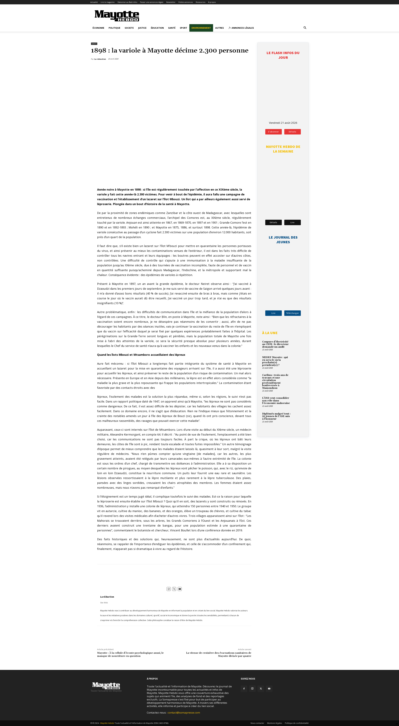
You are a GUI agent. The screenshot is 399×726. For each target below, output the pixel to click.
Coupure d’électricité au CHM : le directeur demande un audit (275, 344)
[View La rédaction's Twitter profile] (174, 589)
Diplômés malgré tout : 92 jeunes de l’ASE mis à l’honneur (276, 416)
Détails (292, 131)
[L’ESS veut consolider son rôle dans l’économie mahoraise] (298, 401)
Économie (98, 27)
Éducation (157, 27)
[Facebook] (235, 67)
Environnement (201, 27)
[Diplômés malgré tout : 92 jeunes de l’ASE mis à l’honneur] (298, 417)
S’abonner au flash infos (127, 2)
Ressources (200, 2)
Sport (183, 27)
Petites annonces (185, 2)
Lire (293, 222)
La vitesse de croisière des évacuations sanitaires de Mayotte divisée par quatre (218, 654)
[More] (249, 67)
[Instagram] (252, 688)
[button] (305, 28)
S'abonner (273, 131)
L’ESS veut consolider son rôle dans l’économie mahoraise (276, 401)
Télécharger (292, 313)
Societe (129, 27)
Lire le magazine (108, 2)
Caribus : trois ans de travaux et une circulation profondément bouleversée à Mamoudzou (275, 382)
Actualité (94, 2)
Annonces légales (242, 27)
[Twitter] (242, 67)
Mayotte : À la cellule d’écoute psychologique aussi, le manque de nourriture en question (130, 654)
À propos (212, 2)
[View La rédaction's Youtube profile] (180, 589)
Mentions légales (274, 723)
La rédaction (107, 596)
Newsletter (170, 2)
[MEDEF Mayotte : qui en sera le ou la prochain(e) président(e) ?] (298, 361)
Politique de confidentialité (297, 723)
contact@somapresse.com (184, 712)
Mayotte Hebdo (107, 723)
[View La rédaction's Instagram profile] (169, 589)
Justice (142, 27)
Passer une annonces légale (151, 2)
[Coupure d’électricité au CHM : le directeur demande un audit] (298, 345)
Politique (114, 27)
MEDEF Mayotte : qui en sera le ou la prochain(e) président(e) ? (275, 361)
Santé (171, 27)
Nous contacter (257, 723)
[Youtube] (269, 689)
